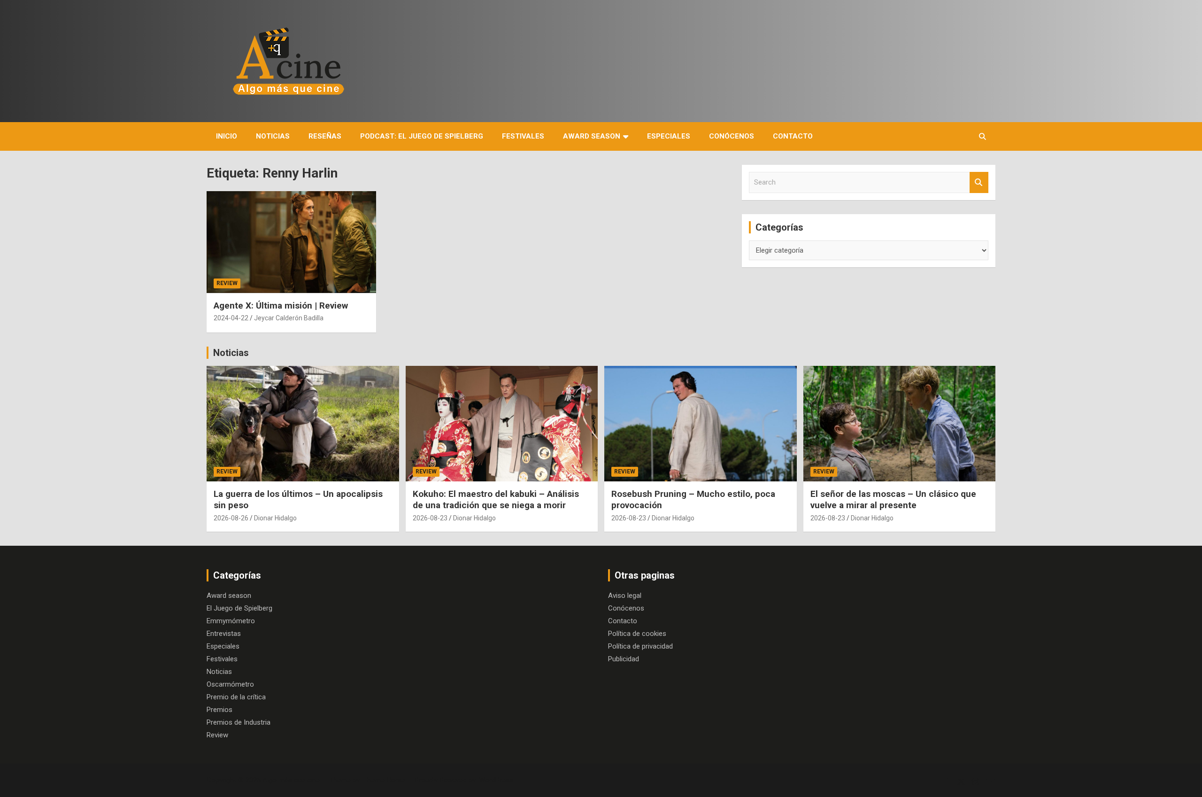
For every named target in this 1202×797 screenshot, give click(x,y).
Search (979, 182)
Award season (591, 136)
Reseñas (324, 136)
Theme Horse (384, 780)
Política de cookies (637, 633)
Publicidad (623, 659)
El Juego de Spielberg (239, 608)
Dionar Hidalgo (275, 518)
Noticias (273, 136)
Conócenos (731, 136)
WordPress (496, 780)
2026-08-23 (430, 518)
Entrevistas (224, 633)
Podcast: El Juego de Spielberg (421, 136)
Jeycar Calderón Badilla (289, 318)
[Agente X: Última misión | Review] (291, 242)
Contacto (793, 136)
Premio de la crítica (236, 697)
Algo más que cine (291, 780)
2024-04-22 (231, 318)
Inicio (226, 136)
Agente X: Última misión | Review (281, 305)
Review (227, 283)
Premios (219, 709)
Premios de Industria (238, 722)
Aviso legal (624, 595)
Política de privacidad (640, 646)
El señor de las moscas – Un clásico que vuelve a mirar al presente (893, 499)
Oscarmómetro (230, 684)
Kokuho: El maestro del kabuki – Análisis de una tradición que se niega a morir (496, 499)
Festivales (523, 136)
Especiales (668, 136)
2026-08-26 (231, 518)
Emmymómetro (231, 621)
